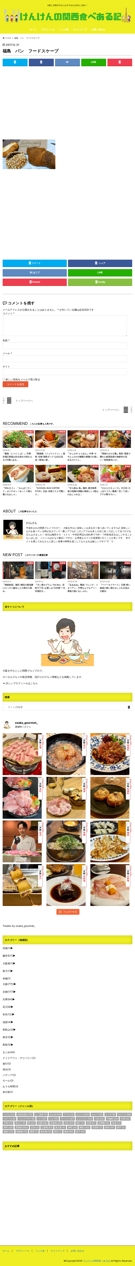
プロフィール (48, 29)
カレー (97, 1114)
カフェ (82, 1114)
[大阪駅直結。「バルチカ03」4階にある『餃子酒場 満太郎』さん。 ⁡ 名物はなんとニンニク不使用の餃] (111, 841)
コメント (8, 313)
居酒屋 (22, 1127)
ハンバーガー (26, 1118)
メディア (9, 1074)
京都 (8, 991)
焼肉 (109, 1127)
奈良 (7, 1014)
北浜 (69, 1123)
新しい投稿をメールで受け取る (23, 379)
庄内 (34, 1127)
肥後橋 (22, 1131)
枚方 (7, 970)
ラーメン (67, 1118)
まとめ (9, 1052)
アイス (68, 1114)
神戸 (121, 1127)
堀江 (80, 1123)
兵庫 (7, 999)
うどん (9, 1114)
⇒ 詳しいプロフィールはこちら (20, 683)
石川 (7, 1006)
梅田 (84, 1127)
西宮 (57, 1131)
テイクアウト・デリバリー (19, 1057)
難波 (68, 1131)
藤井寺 (8, 955)
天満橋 (103, 1123)
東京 (7, 1037)
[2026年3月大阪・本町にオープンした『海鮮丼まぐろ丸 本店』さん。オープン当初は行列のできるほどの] (24, 798)
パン (53, 1118)
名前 (6, 340)
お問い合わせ (98, 29)
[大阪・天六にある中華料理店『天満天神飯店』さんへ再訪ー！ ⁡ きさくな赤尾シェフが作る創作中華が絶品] (111, 754)
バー (41, 1118)
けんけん (31, 523)
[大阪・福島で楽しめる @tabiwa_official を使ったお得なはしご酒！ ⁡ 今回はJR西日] (67, 798)
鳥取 (7, 1044)
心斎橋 (46, 1127)
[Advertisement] (67, 105)
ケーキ (110, 1114)
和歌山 (8, 1029)
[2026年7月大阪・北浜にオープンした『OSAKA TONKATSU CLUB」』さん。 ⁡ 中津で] (24, 841)
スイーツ (124, 1114)
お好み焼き (24, 1114)
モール (8, 1080)
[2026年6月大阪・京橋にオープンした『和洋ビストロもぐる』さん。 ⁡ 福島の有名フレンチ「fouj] (67, 841)
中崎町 (112, 1118)
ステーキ (9, 1118)
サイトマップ (80, 29)
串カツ (20, 1123)
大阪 (8, 984)
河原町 (97, 1127)
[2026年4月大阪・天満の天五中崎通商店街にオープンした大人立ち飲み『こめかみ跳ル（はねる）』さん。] (67, 754)
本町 (72, 1127)
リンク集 (64, 29)
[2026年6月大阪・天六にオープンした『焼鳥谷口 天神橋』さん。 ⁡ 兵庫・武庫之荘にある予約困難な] (24, 885)
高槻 (7, 948)
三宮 (99, 1118)
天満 (91, 1123)
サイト (6, 366)
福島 (8, 1131)
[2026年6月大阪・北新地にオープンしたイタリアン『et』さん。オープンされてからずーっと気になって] (111, 885)
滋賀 (7, 1022)
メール (7, 353)
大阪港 (8, 963)
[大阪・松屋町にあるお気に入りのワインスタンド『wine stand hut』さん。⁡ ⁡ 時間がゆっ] (111, 798)
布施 (7, 978)
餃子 (80, 1131)
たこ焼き (41, 1114)
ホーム (33, 29)
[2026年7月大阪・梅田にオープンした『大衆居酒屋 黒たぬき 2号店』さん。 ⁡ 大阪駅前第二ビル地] (67, 885)
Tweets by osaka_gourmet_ (19, 925)
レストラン (84, 1118)
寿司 (8, 1127)
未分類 (8, 1091)
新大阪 (60, 1127)
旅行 (7, 1063)
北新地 (56, 1123)
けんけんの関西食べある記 (96, 1261)
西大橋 (46, 1131)
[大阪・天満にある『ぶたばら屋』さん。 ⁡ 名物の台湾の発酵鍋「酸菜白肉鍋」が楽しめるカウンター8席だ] (24, 754)
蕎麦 (34, 1131)
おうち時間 (10, 1086)
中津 (125, 1118)
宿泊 (7, 1069)
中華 (8, 1123)
